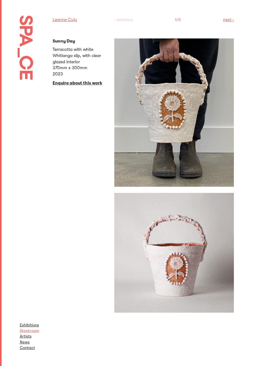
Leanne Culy (65, 19)
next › (228, 19)
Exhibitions (29, 325)
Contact (27, 347)
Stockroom (29, 330)
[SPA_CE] (33, 40)
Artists (26, 336)
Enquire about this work (77, 82)
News (25, 342)
